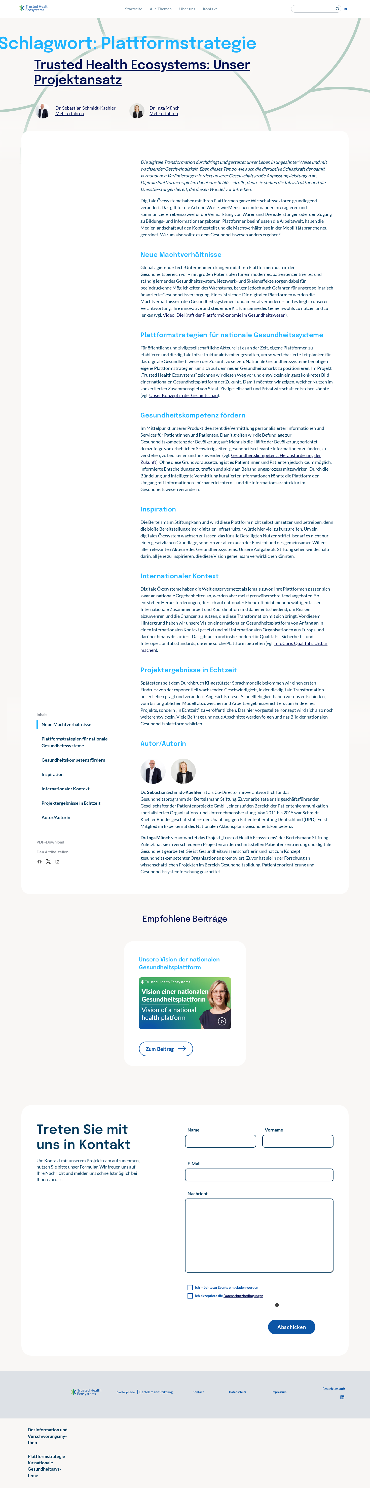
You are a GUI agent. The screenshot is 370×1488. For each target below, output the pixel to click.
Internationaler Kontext (66, 788)
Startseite (133, 8)
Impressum (279, 1392)
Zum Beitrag (160, 1049)
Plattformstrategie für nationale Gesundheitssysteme (46, 1465)
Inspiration (52, 774)
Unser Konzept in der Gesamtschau (183, 395)
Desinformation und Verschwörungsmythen (47, 1436)
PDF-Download (50, 841)
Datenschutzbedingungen (243, 1295)
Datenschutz (237, 1392)
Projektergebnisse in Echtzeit (71, 803)
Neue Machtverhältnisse (66, 724)
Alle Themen (161, 8)
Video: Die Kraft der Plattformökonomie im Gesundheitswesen (224, 315)
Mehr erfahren (69, 113)
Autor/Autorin (56, 817)
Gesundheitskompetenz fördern (73, 760)
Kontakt (210, 8)
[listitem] (88, 1170)
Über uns (187, 8)
